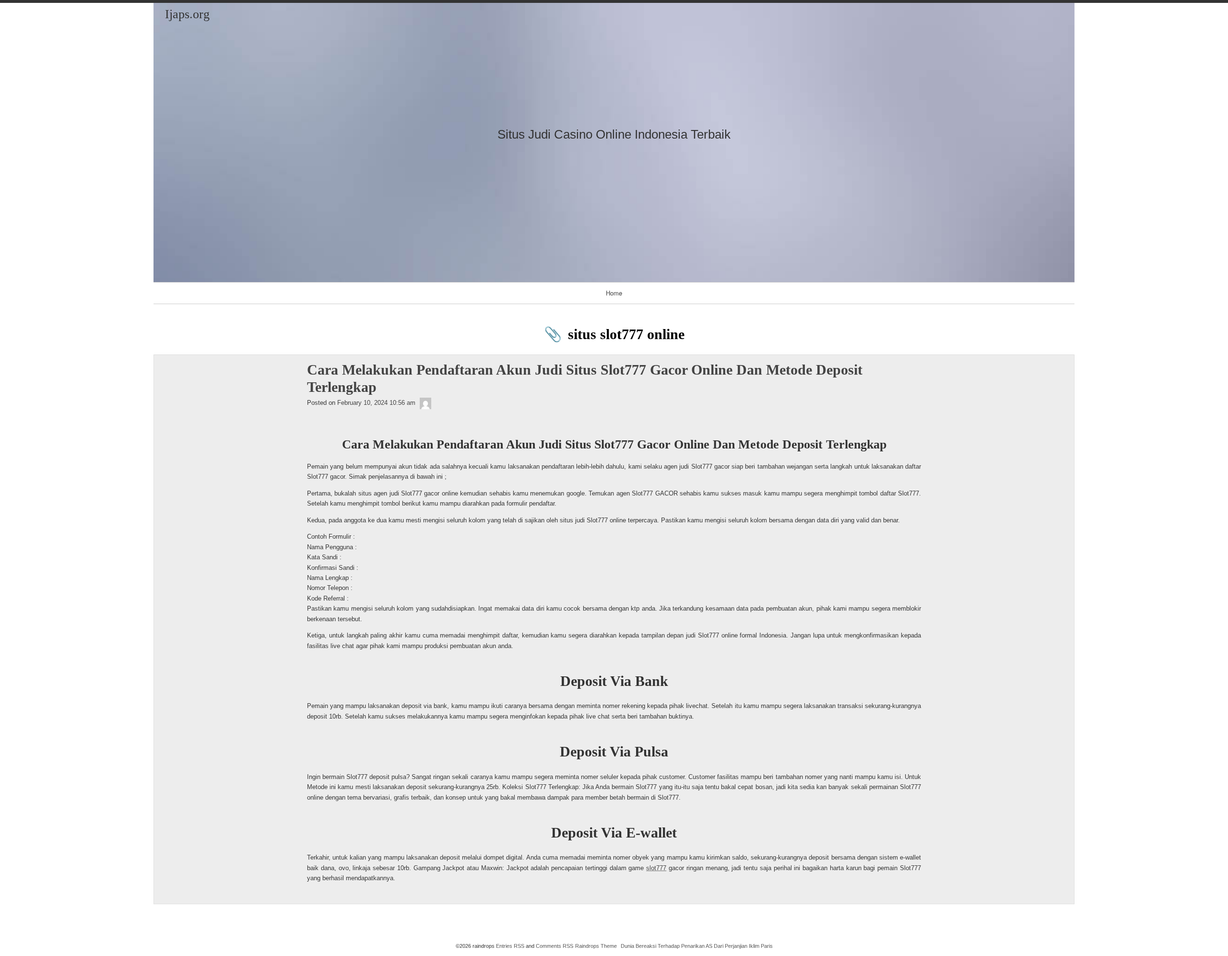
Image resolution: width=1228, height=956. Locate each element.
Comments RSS (554, 946)
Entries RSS (510, 946)
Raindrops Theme (596, 946)
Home (614, 292)
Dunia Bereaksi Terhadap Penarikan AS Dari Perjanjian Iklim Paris (697, 946)
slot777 (656, 868)
